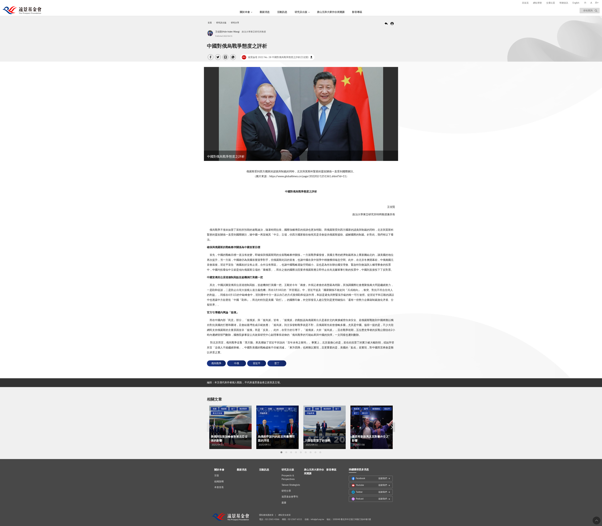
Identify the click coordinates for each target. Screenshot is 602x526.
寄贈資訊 (563, 3)
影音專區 (357, 12)
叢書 (284, 503)
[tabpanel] (230, 427)
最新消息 (265, 12)
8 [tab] (315, 452)
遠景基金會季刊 (290, 497)
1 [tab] (281, 452)
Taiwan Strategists (291, 485)
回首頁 (525, 3)
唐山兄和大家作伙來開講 (331, 12)
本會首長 (219, 487)
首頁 (210, 23)
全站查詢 (588, 10)
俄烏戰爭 (216, 363)
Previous (210, 427)
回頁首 (596, 520)
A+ (597, 2)
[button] (210, 57)
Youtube (371, 485)
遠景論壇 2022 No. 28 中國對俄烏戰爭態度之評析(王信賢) (275, 57)
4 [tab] (296, 452)
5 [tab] (301, 452)
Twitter (371, 492)
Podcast (371, 499)
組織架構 (219, 481)
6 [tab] (306, 452)
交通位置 (550, 3)
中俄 (236, 363)
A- (585, 3)
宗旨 (216, 475)
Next (392, 427)
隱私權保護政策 (266, 515)
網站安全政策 (284, 515)
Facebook (371, 478)
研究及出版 (301, 12)
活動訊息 (282, 12)
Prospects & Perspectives (288, 477)
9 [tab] (320, 452)
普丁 (276, 363)
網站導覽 (537, 3)
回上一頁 (386, 23)
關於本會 (245, 12)
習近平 (256, 363)
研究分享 (235, 23)
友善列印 (392, 23)
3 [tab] (291, 452)
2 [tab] (286, 452)
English (576, 3)
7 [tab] (311, 452)
